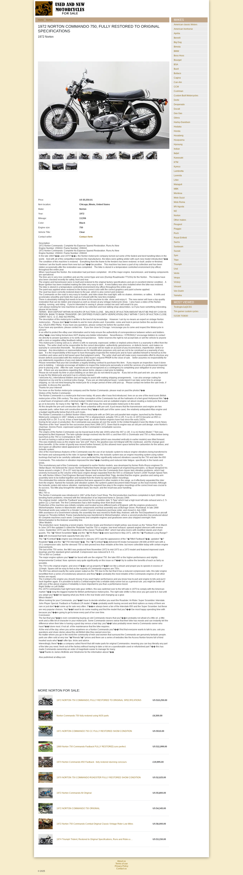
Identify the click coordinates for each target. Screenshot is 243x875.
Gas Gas (178, 113)
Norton (49, 20)
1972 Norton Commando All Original (74, 793)
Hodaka (177, 126)
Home (41, 20)
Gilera (177, 118)
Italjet (176, 153)
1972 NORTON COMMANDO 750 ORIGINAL (78, 808)
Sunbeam (178, 246)
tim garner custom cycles (186, 311)
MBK (176, 189)
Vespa (177, 277)
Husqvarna (179, 140)
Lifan (176, 180)
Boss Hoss (179, 55)
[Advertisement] (102, 50)
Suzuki (177, 251)
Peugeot (178, 224)
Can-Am (178, 82)
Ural (176, 269)
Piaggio (177, 229)
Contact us (121, 868)
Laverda (178, 175)
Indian (177, 149)
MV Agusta (179, 206)
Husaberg (178, 135)
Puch (176, 233)
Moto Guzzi (179, 197)
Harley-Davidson (182, 122)
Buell (176, 69)
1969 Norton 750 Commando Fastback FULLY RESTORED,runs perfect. (91, 746)
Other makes (180, 220)
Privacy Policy (121, 866)
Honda (177, 131)
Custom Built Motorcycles (186, 95)
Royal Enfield (180, 237)
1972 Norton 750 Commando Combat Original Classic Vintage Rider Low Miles (95, 824)
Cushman (178, 91)
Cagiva (177, 78)
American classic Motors (185, 24)
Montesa (178, 193)
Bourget (177, 60)
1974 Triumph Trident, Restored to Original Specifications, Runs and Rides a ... (95, 839)
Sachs (177, 242)
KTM (176, 162)
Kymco (177, 166)
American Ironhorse (183, 29)
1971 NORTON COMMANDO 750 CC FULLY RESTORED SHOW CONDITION (94, 731)
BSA (176, 64)
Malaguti (178, 184)
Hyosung (178, 144)
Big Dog (178, 42)
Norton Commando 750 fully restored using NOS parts (83, 715)
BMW (176, 51)
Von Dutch (179, 291)
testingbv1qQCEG (183, 307)
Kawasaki (178, 157)
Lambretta (179, 171)
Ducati (177, 109)
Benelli (177, 38)
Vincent (177, 286)
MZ (175, 211)
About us (121, 861)
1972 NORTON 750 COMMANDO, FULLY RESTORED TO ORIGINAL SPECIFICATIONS (99, 700)
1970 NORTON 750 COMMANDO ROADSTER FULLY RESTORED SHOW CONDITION (99, 777)
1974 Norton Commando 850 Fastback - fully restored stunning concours (92, 762)
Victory (177, 282)
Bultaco (177, 73)
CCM (176, 86)
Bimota (177, 46)
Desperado (179, 104)
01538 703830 (181, 316)
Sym (176, 255)
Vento (176, 273)
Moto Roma (179, 202)
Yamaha (178, 295)
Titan (176, 260)
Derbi (176, 100)
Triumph (178, 264)
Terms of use (121, 863)
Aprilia (177, 33)
